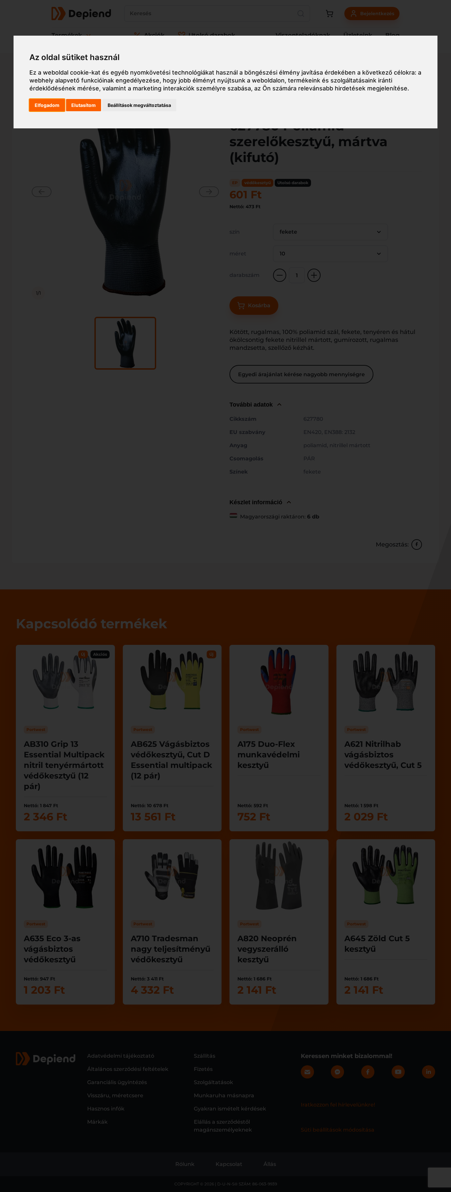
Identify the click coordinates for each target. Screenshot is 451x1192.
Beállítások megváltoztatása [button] (139, 105)
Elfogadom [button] (47, 105)
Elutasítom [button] (83, 105)
